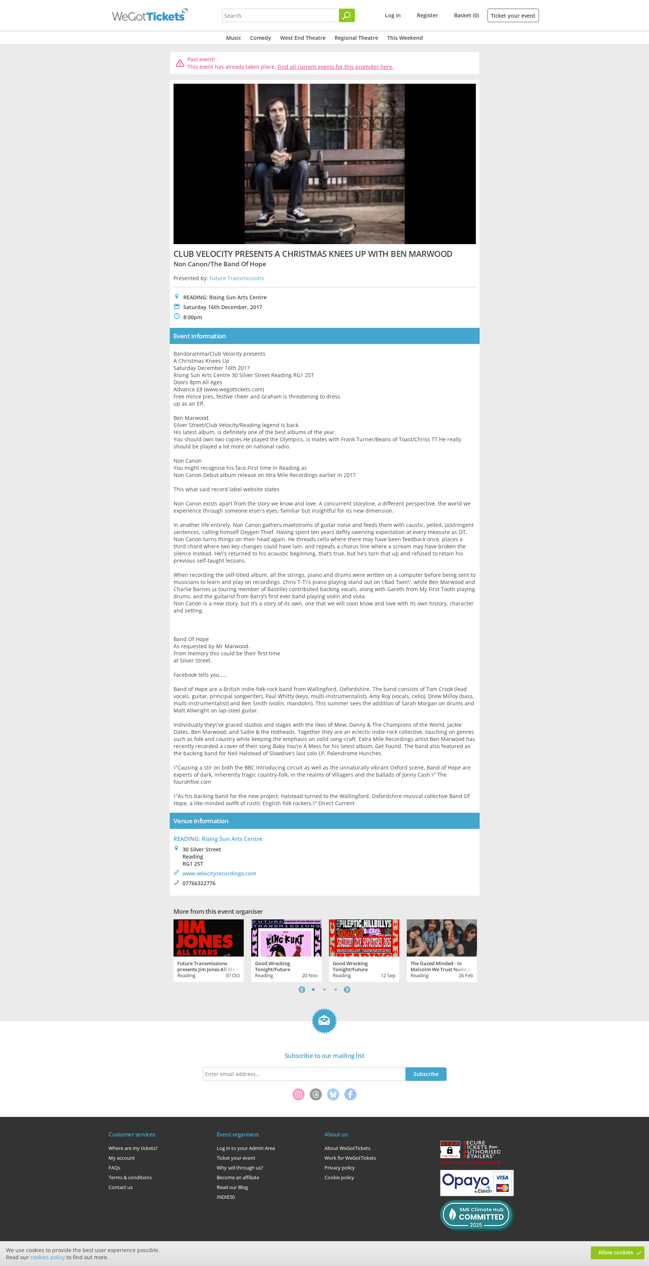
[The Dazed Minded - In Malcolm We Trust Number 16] (442, 937)
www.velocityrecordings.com (219, 873)
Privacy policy (339, 1167)
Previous (302, 989)
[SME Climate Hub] (477, 1228)
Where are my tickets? (133, 1148)
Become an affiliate (238, 1177)
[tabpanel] (209, 949)
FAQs (114, 1167)
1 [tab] (313, 989)
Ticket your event (513, 15)
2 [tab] (324, 989)
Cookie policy (339, 1177)
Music (233, 37)
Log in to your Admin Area (246, 1148)
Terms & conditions (130, 1177)
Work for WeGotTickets (350, 1157)
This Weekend (405, 37)
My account (122, 1157)
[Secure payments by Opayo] (477, 1194)
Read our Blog (232, 1187)
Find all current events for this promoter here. (336, 66)
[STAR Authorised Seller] (470, 1163)
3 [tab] (336, 989)
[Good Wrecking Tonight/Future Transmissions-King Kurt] (286, 937)
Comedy (260, 37)
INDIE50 (226, 1197)
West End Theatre (303, 37)
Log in (393, 15)
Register (427, 15)
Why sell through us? (240, 1167)
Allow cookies (615, 1252)
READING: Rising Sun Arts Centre (218, 838)
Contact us (121, 1187)
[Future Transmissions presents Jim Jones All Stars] (209, 937)
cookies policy (47, 1257)
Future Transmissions (237, 278)
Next (347, 989)
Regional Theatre (356, 37)
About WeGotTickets (347, 1148)
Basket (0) (466, 15)
